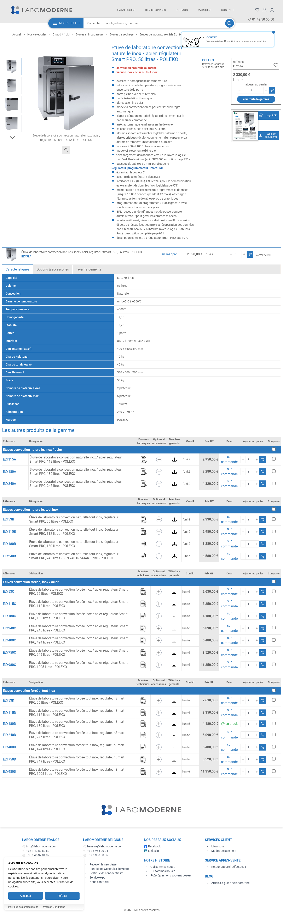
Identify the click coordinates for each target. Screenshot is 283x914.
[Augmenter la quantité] (266, 90)
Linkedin (153, 850)
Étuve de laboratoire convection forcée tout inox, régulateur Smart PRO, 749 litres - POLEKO (76, 759)
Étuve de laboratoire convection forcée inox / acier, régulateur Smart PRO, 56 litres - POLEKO (78, 591)
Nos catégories (37, 34)
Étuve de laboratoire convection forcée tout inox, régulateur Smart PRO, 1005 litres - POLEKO (76, 772)
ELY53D (8, 700)
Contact (227, 10)
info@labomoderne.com (41, 846)
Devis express (155, 10)
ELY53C (8, 591)
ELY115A (9, 459)
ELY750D (9, 759)
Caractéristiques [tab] (17, 269)
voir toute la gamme (256, 99)
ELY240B (9, 556)
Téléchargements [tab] (88, 269)
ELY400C (9, 640)
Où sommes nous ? (162, 871)
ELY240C (9, 628)
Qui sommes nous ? (162, 866)
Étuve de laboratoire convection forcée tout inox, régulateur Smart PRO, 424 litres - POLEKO (76, 747)
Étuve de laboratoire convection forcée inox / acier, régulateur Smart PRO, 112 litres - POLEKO (78, 604)
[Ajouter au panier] (272, 90)
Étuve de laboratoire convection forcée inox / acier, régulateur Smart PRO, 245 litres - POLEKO (78, 628)
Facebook (154, 846)
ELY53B (8, 519)
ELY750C (9, 652)
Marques (204, 10)
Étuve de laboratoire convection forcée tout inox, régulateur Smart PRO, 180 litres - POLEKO (76, 724)
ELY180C (9, 616)
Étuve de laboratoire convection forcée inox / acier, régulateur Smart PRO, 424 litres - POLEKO (78, 640)
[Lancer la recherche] (229, 23)
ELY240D (9, 735)
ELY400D (9, 747)
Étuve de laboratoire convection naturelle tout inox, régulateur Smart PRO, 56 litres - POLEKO (73, 519)
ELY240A (9, 484)
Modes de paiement (223, 850)
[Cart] (264, 10)
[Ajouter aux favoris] (275, 65)
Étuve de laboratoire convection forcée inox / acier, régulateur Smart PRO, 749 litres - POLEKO (78, 652)
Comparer (263, 254)
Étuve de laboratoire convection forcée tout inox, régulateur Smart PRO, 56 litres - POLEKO (76, 700)
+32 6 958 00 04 (97, 850)
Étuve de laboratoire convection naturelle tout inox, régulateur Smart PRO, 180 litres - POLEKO (73, 544)
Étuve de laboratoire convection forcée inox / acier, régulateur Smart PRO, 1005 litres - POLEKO (78, 665)
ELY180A (9, 472)
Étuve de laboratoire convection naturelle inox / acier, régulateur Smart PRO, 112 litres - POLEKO (75, 459)
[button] (66, 93)
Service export (98, 877)
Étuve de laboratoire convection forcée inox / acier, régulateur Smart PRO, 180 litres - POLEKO (78, 616)
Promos (182, 10)
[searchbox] (153, 23)
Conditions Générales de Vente (109, 868)
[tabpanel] (141, 349)
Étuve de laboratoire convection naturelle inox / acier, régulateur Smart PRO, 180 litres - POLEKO (75, 472)
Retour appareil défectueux (228, 866)
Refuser (62, 895)
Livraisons (218, 846)
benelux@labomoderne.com (105, 846)
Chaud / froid (61, 34)
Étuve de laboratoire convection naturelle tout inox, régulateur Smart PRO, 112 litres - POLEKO (73, 532)
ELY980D (9, 772)
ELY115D (9, 713)
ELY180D (9, 724)
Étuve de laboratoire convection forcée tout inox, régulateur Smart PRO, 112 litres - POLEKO (76, 713)
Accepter (25, 895)
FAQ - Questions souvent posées (171, 875)
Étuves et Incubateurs (90, 34)
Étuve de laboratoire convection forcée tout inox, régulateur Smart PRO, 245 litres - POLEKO (76, 735)
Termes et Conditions (53, 906)
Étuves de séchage (121, 34)
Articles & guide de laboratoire (230, 883)
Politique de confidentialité (106, 873)
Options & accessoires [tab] (52, 269)
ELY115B (9, 532)
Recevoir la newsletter (103, 864)
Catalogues (126, 10)
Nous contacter (99, 882)
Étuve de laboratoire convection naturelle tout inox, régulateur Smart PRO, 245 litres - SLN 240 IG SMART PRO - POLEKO (73, 556)
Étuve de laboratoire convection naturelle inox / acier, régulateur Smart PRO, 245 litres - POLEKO (75, 484)
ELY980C (9, 665)
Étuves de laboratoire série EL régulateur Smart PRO (172, 34)
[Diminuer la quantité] (239, 90)
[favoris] (257, 10)
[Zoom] (66, 150)
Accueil (16, 34)
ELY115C (9, 604)
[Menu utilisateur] (272, 10)
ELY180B (9, 544)
